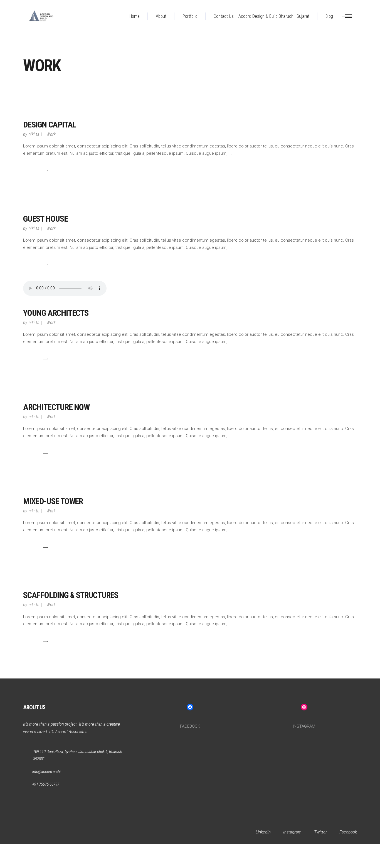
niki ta (34, 134)
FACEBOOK (190, 726)
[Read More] (35, 170)
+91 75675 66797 (45, 784)
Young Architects (55, 313)
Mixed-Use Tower (53, 501)
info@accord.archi (46, 771)
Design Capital (49, 124)
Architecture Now (56, 407)
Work (51, 134)
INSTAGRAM (304, 726)
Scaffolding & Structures (70, 595)
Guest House (45, 219)
